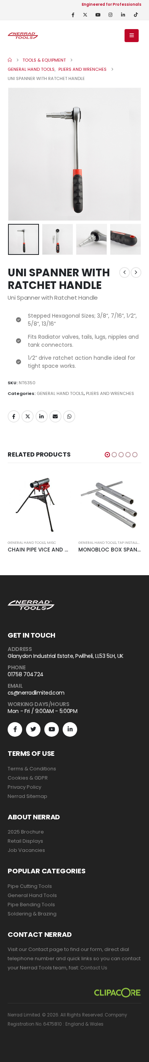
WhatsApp (69, 416)
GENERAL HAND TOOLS (60, 393)
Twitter (27, 416)
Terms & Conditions (32, 768)
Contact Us (93, 967)
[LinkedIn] (123, 14)
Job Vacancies (26, 850)
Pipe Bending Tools (31, 904)
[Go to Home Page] (10, 60)
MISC (51, 542)
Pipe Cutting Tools (30, 886)
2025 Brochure (26, 831)
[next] (136, 272)
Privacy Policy (24, 787)
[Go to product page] (39, 503)
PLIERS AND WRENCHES (110, 393)
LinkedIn (42, 416)
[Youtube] (97, 14)
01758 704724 (26, 674)
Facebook (14, 416)
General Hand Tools (32, 895)
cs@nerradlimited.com (36, 693)
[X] (85, 14)
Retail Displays (25, 841)
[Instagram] (110, 14)
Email (55, 416)
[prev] (124, 272)
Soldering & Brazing (32, 913)
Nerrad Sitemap (27, 796)
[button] (132, 35)
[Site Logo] (23, 35)
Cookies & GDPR (28, 777)
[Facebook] (72, 14)
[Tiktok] (135, 14)
